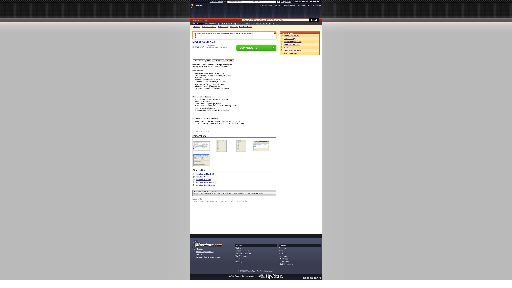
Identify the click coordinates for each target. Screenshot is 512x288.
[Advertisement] (234, 217)
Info (208, 61)
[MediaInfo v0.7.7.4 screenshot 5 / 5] (202, 166)
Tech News (239, 248)
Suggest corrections (202, 131)
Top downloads (287, 33)
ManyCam (287, 48)
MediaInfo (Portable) (203, 180)
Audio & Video (223, 27)
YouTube (282, 254)
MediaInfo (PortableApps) (205, 185)
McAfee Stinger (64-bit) (292, 42)
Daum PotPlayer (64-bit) (293, 50)
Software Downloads (243, 254)
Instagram (283, 256)
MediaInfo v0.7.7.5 (245, 27)
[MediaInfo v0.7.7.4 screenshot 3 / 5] (241, 152)
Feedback (200, 254)
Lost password (286, 2)
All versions (217, 61)
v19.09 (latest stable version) (244, 33)
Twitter (281, 251)
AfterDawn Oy (253, 271)
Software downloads (209, 27)
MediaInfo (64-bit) (202, 177)
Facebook (283, 248)
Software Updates (286, 264)
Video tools (234, 27)
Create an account (216, 2)
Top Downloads (241, 256)
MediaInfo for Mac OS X (205, 174)
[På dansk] (311, 2)
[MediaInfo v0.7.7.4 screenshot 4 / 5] (261, 152)
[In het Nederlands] (318, 2)
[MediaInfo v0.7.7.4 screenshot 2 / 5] (222, 152)
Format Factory (289, 39)
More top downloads (291, 53)
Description (199, 61)
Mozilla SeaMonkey (291, 36)
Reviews (229, 61)
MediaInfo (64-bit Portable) (206, 182)
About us (199, 249)
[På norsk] (307, 2)
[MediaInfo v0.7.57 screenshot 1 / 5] (202, 152)
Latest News (284, 261)
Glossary (238, 262)
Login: (225, 2)
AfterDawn (196, 27)
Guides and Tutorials (243, 251)
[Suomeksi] (300, 2)
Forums (238, 259)
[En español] (314, 2)
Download (249, 47)
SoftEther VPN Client (292, 45)
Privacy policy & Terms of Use (208, 257)
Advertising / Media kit (204, 252)
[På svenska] (303, 2)
